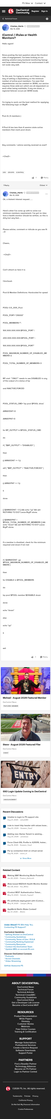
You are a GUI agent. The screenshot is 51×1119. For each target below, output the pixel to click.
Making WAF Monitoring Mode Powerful (25, 875)
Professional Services (25, 1045)
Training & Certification (25, 1032)
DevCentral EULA (25, 1000)
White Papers (25, 1019)
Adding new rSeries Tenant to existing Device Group (24, 834)
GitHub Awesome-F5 (13, 965)
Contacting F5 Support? (15, 927)
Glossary (25, 1021)
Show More (27, 858)
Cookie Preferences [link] (25, 1109)
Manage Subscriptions (25, 1042)
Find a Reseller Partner (25, 1064)
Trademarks (17, 1096)
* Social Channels (12, 958)
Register (35, 11)
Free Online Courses (25, 1029)
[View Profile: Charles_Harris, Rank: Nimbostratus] (5, 27)
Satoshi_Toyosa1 (26, 895)
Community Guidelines (26, 997)
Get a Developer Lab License (25, 1002)
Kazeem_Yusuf (26, 828)
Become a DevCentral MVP (25, 1005)
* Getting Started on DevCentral (18, 934)
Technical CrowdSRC (25, 995)
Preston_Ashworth (27, 878)
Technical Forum (11, 19)
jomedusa (24, 837)
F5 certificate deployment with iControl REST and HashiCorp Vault (25, 901)
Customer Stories (25, 1024)
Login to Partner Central (25, 1072)
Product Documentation (25, 1016)
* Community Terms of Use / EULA (19, 939)
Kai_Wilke (24, 887)
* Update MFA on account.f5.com (19, 949)
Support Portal (25, 1053)
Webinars (25, 1026)
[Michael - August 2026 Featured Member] (25, 680)
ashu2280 (24, 820)
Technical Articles (25, 992)
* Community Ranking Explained (18, 942)
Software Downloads (25, 1050)
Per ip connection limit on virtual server (25, 851)
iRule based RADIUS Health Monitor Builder (27, 884)
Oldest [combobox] (44, 185)
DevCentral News (9, 702)
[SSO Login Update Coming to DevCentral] (25, 774)
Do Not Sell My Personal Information (25, 1105)
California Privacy (26, 1100)
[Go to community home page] (18, 11)
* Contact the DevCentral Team (18, 946)
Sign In (44, 11)
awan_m (23, 854)
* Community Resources (15, 944)
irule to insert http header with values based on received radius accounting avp (27, 825)
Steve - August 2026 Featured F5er (22, 745)
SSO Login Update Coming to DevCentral (24, 792)
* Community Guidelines (15, 937)
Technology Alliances (25, 1066)
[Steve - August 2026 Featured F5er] (25, 727)
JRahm (22, 912)
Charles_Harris (16, 26)
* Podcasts (9, 956)
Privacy (35, 1096)
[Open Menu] (47, 19)
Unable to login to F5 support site (22, 817)
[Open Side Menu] (4, 11)
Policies (27, 1096)
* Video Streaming (12, 961)
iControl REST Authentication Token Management (23, 892)
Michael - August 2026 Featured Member (24, 698)
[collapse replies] (25, 190)
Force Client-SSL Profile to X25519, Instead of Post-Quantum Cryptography (27, 842)
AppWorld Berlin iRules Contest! (21, 909)
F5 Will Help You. (18, 925)
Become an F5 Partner (25, 1069)
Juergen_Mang (26, 904)
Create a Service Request (25, 1048)
